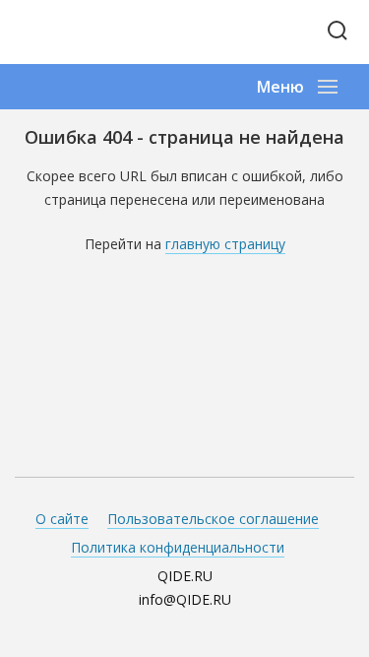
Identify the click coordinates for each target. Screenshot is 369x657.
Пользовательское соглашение (213, 518)
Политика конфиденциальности (177, 547)
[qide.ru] (86, 31)
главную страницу (225, 243)
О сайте (62, 518)
